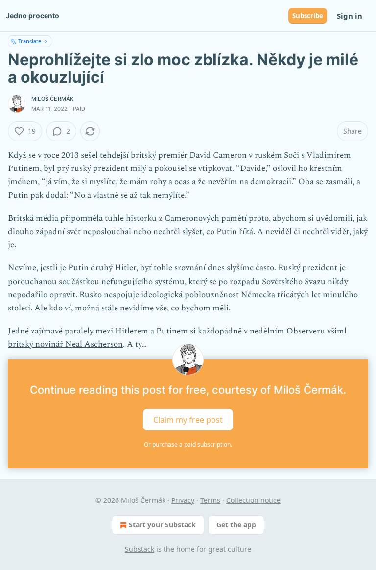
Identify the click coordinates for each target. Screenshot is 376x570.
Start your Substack (162, 524)
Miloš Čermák (52, 98)
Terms (210, 500)
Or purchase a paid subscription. (188, 444)
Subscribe (307, 15)
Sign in (349, 16)
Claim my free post (188, 419)
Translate (29, 41)
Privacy (182, 500)
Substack (139, 549)
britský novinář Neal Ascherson (65, 344)
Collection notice (253, 500)
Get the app (236, 524)
